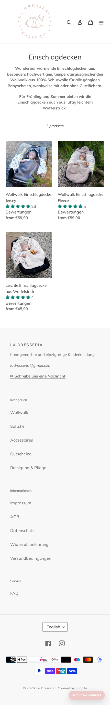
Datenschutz (22, 530)
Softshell (18, 426)
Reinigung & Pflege (28, 467)
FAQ (14, 593)
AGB (14, 516)
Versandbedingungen (30, 558)
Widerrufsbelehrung (29, 544)
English (53, 626)
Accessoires (21, 440)
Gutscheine (20, 453)
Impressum (20, 502)
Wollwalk (19, 412)
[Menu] (101, 21)
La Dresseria (46, 688)
